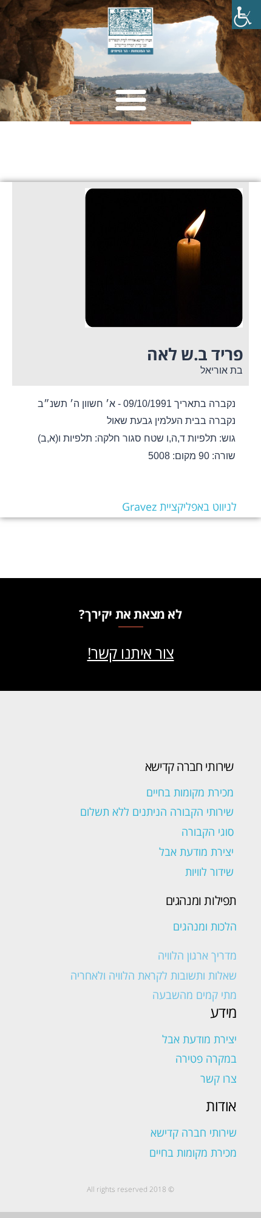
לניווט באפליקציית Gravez (179, 506)
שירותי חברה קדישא (194, 1132)
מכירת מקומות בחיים (190, 792)
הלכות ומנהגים (205, 926)
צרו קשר (218, 1078)
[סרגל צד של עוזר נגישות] (246, 14)
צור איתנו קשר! (130, 652)
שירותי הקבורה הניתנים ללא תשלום (157, 811)
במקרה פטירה (206, 1058)
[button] (131, 99)
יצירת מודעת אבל (196, 851)
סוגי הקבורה (207, 831)
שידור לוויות (209, 871)
